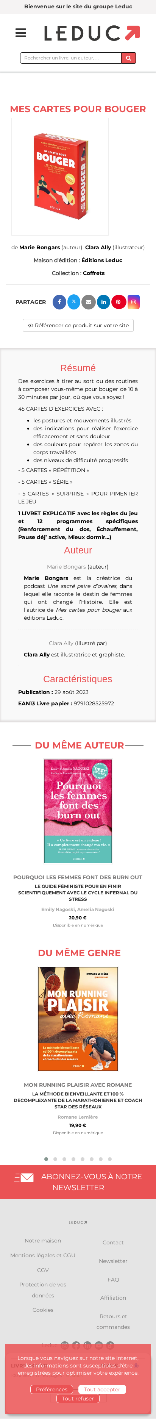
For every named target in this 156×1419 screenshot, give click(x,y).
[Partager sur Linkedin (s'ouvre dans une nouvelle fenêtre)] (103, 302)
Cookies (43, 1309)
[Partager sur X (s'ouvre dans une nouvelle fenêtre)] (73, 301)
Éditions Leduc (101, 260)
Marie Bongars (39, 247)
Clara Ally (98, 247)
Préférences (51, 1389)
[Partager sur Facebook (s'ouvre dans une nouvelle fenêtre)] (59, 302)
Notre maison (43, 1240)
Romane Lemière (78, 1117)
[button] (60, 177)
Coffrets (94, 273)
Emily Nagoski (58, 909)
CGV (43, 1270)
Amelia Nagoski (95, 909)
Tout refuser (78, 1398)
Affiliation (113, 1297)
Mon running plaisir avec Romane (78, 1084)
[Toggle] (16, 33)
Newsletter (113, 1261)
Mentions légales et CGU (42, 1255)
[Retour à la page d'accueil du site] (91, 33)
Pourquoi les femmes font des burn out (77, 877)
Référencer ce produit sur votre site (81, 325)
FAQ (113, 1279)
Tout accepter (102, 1389)
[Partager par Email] (88, 302)
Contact (113, 1242)
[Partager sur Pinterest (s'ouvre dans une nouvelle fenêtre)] (118, 302)
